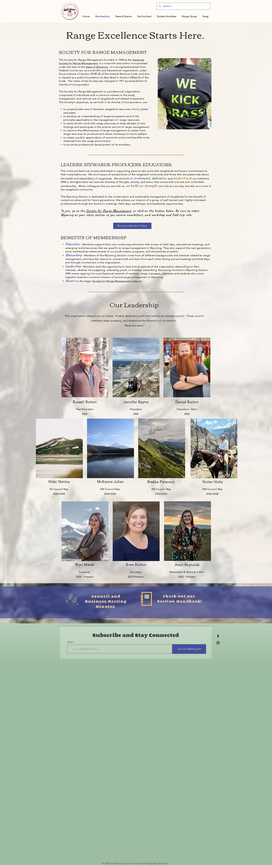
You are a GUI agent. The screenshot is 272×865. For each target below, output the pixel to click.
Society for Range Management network (117, 281)
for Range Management (113, 210)
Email (70, 642)
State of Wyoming (97, 66)
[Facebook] (218, 636)
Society (91, 210)
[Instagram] (218, 643)
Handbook (188, 601)
